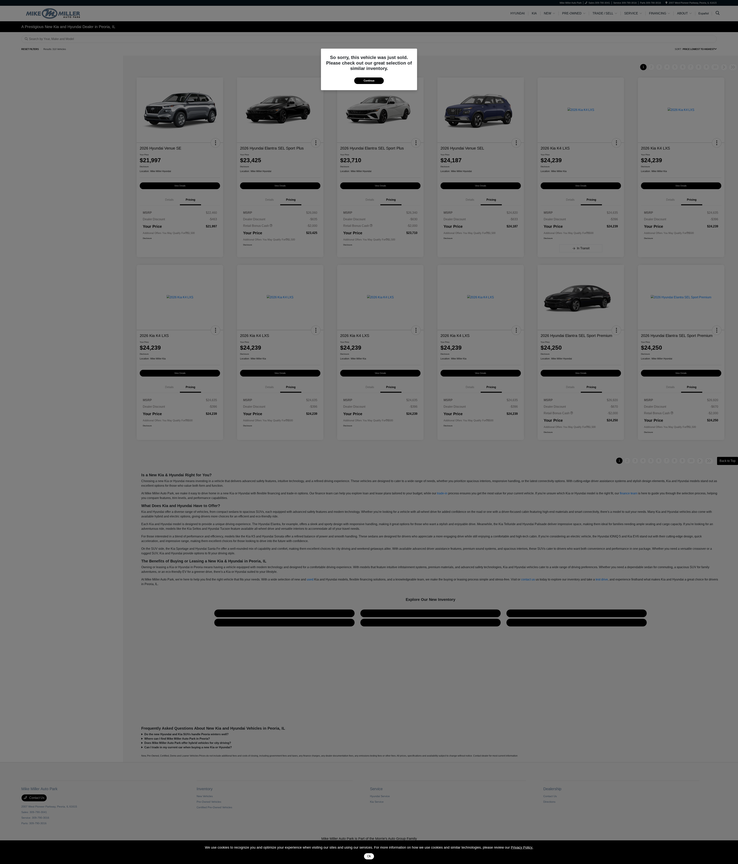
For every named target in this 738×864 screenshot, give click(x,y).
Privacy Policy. (522, 847)
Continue (369, 80)
